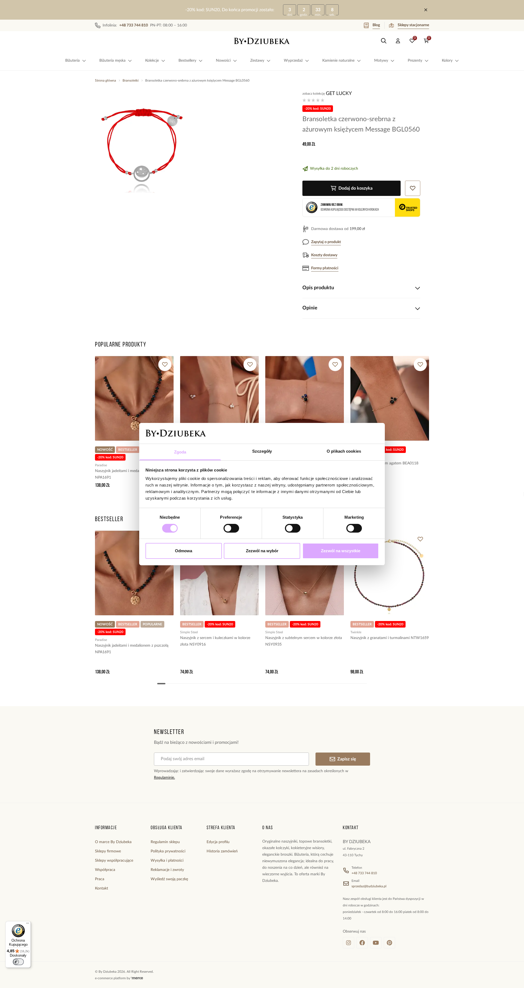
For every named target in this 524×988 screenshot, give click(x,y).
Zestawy (257, 60)
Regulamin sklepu (165, 842)
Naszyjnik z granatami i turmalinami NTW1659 (389, 638)
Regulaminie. (164, 778)
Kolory (447, 60)
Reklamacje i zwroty (167, 870)
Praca (99, 879)
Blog (376, 25)
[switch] (231, 528)
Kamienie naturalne (338, 60)
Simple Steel (189, 632)
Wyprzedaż (293, 60)
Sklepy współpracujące (114, 860)
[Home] (262, 41)
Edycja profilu (218, 842)
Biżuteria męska (112, 60)
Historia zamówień (222, 851)
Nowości (223, 60)
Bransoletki (131, 80)
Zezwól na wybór (262, 550)
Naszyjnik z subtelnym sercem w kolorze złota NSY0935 (303, 641)
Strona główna (105, 80)
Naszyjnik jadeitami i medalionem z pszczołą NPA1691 (131, 474)
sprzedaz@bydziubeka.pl (369, 886)
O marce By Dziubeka (113, 842)
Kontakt (101, 888)
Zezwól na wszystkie (340, 550)
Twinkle (355, 632)
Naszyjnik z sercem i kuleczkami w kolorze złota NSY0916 (215, 641)
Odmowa (183, 550)
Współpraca (105, 870)
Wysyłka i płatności (167, 860)
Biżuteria (72, 60)
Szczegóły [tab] (262, 451)
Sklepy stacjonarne (413, 25)
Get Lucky (339, 93)
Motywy (381, 60)
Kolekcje (152, 60)
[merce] (137, 978)
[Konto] (398, 41)
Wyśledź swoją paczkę (169, 879)
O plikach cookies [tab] (344, 451)
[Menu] (27, 924)
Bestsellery (187, 60)
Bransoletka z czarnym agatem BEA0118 (384, 463)
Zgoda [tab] (180, 452)
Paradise (101, 465)
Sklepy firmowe (108, 851)
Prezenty (415, 60)
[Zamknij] (425, 10)
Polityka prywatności (168, 851)
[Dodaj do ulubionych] (164, 364)
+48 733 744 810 (364, 873)
